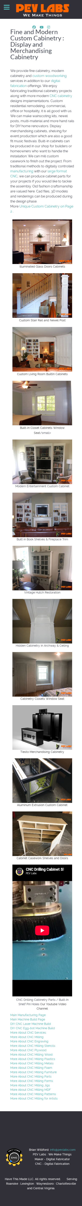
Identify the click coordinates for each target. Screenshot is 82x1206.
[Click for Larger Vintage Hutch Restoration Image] (42, 567)
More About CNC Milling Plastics (32, 1059)
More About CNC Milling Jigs (30, 1085)
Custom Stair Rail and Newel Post (42, 320)
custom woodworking (49, 76)
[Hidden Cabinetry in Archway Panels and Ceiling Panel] (42, 621)
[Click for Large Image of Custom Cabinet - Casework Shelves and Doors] (42, 833)
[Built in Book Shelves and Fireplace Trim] (42, 514)
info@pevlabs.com (62, 1149)
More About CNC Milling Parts (31, 1076)
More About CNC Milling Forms (31, 1081)
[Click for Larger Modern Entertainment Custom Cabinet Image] (42, 461)
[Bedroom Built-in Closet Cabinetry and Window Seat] (42, 403)
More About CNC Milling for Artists (34, 1098)
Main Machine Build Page (27, 1019)
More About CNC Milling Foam (31, 1067)
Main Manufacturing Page (28, 1015)
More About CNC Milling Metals (32, 1063)
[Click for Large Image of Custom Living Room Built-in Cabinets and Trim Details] (42, 349)
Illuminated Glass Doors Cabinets (42, 266)
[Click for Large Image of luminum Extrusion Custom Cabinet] (42, 780)
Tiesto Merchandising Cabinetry (42, 752)
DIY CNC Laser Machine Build (30, 1023)
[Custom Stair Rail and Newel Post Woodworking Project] (42, 295)
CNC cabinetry (61, 96)
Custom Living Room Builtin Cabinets (42, 374)
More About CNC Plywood (28, 1050)
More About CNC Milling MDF (30, 1089)
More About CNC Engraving (29, 1041)
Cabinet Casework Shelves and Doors (42, 858)
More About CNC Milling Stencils (32, 1045)
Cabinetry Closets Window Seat (42, 698)
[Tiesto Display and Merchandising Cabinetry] (42, 727)
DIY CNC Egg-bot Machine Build (32, 1028)
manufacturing (21, 171)
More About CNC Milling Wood (31, 1054)
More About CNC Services (28, 1032)
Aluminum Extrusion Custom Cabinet (42, 805)
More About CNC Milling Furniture (33, 1072)
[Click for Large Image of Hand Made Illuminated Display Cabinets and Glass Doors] (42, 242)
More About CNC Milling (27, 1037)
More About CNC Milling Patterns (33, 1094)
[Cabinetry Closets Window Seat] (42, 674)
